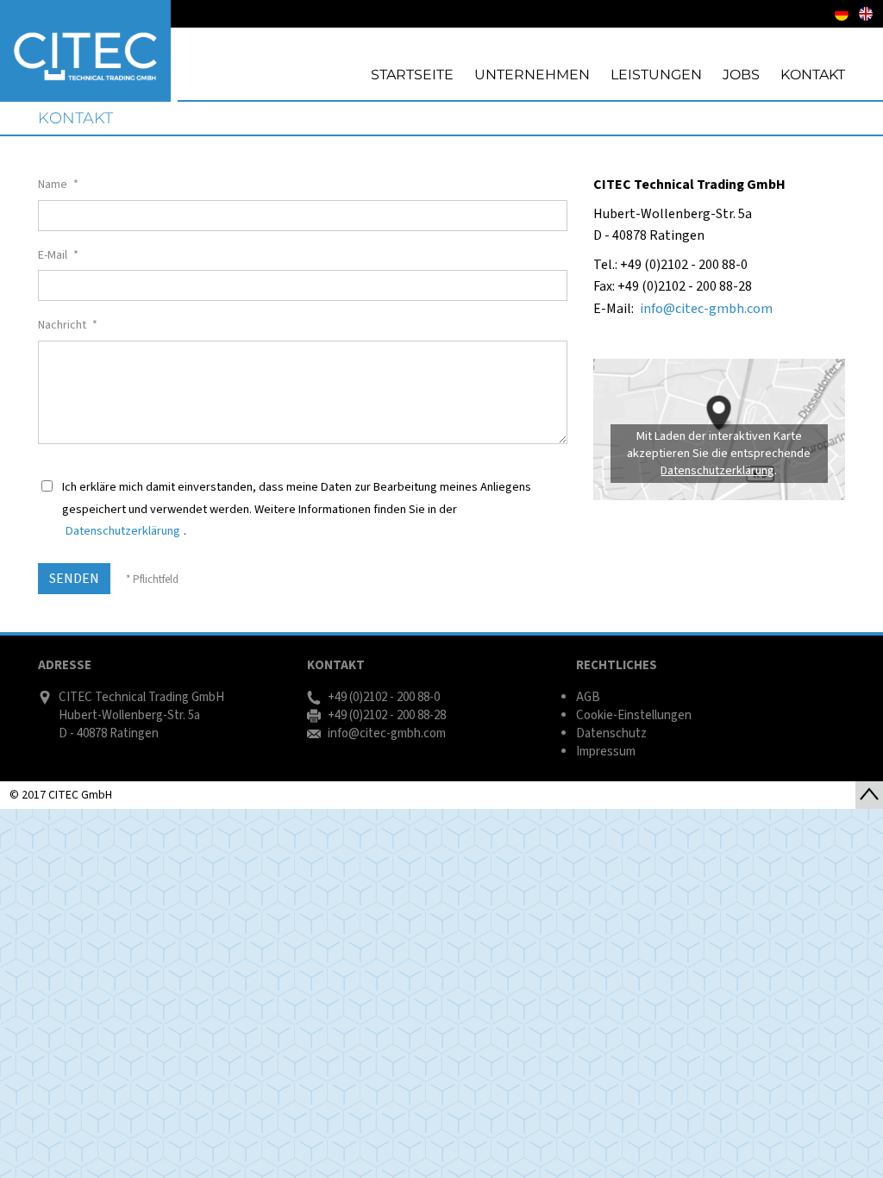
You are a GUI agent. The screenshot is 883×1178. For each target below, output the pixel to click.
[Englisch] (866, 14)
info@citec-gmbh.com (706, 308)
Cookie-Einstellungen (634, 715)
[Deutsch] (842, 14)
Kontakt (75, 118)
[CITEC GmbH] (85, 51)
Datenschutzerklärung (123, 531)
